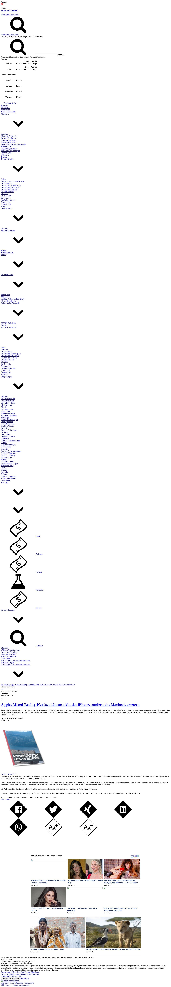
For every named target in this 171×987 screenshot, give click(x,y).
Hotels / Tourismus (8, 436)
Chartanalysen (6, 153)
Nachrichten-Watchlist (9, 652)
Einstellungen (6, 658)
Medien (4, 250)
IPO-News (5, 155)
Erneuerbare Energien (9, 415)
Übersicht (4, 325)
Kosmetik (4, 449)
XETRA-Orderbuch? (9, 327)
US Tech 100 (6, 196)
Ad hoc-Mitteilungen (9, 10)
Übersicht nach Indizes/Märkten (12, 181)
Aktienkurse (5, 295)
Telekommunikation (8, 478)
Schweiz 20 (5, 202)
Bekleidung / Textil (8, 403)
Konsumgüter (6, 447)
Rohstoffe (4, 472)
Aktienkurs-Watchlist (8, 654)
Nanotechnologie (7, 461)
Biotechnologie (6, 405)
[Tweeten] (53, 817)
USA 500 (4, 194)
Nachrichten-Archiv (14, 976)
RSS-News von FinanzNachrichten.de (15, 985)
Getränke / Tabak (7, 426)
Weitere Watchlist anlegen (10, 650)
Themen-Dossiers (7, 159)
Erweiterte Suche (10, 103)
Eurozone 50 (5, 198)
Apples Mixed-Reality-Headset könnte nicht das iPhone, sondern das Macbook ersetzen (70, 704)
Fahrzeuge (5, 418)
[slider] (4, 697)
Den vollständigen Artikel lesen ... (13, 718)
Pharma (4, 470)
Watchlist (39, 646)
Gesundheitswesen (8, 424)
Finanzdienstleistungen (9, 420)
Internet (4, 443)
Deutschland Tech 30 (9, 190)
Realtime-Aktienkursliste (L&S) (12, 299)
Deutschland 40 (6, 183)
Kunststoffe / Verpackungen (11, 451)
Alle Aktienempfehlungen (10, 151)
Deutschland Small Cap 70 (11, 185)
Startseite (4, 106)
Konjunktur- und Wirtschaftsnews (13, 144)
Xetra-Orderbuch (18, 972)
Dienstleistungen (7, 409)
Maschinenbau (6, 457)
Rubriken (4, 134)
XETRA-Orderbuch (8, 323)
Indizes (3, 179)
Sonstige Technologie (9, 476)
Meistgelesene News (8, 142)
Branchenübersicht (8, 230)
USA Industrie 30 (7, 192)
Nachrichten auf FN (8, 112)
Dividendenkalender (8, 301)
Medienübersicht (7, 253)
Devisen (39, 608)
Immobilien (5, 438)
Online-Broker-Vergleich (10, 303)
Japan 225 (4, 206)
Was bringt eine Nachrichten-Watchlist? (15, 660)
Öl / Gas (4, 468)
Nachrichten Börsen (8, 974)
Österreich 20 (6, 204)
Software (4, 474)
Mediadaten (24, 978)
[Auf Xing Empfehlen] (88, 817)
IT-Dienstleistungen (8, 445)
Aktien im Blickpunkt (9, 136)
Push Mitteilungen (8, 687)
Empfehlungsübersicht (9, 149)
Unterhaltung (6, 480)
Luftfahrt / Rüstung (8, 455)
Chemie (4, 407)
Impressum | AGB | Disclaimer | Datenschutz (17, 983)
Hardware (4, 432)
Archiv (3, 255)
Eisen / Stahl (5, 411)
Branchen (4, 228)
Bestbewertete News (8, 140)
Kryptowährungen (7, 610)
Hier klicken (5, 799)
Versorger (4, 482)
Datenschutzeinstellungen (10, 978)
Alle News (5, 114)
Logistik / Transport (8, 453)
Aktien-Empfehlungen (24, 974)
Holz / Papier (6, 434)
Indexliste (4, 349)
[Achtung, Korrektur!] (23, 772)
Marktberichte (6, 146)
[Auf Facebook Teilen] (18, 817)
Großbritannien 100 (8, 200)
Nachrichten (5, 108)
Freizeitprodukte (7, 422)
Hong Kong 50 (6, 208)
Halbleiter (4, 428)
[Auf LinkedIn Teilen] (123, 817)
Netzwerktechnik (7, 466)
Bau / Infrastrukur (7, 401)
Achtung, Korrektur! (8, 774)
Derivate (39, 572)
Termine (4, 157)
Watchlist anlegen (7, 663)
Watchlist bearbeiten (8, 656)
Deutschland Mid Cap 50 (10, 187)
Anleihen (39, 554)
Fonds (38, 536)
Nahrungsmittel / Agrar (9, 464)
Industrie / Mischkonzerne (10, 441)
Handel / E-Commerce (9, 430)
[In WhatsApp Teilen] (18, 835)
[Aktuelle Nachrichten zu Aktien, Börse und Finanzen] (10, 15)
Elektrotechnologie (8, 413)
